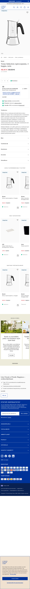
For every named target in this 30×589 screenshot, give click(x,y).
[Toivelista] (21, 7)
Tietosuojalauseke (5, 490)
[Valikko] (28, 7)
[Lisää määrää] (7, 81)
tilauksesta (21, 105)
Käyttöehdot (19, 488)
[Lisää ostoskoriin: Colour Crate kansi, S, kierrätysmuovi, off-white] (17, 255)
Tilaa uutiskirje (24, 413)
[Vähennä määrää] (2, 81)
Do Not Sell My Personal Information (8, 488)
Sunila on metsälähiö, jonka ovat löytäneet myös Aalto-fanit (11, 338)
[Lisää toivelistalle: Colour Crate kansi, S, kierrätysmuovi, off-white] (17, 220)
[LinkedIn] (13, 456)
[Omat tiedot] (17, 7)
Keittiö (5, 57)
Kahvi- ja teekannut (19, 57)
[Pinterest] (9, 456)
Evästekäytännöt (13, 490)
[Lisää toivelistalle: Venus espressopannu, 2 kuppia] (17, 172)
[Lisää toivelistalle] (27, 12)
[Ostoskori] (24, 7)
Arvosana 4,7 (18, 1)
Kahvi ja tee (11, 57)
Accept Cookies (15, 578)
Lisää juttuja (15, 363)
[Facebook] (6, 456)
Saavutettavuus (20, 490)
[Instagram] (2, 456)
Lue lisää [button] (4, 97)
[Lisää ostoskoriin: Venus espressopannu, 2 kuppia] (17, 207)
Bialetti (2, 61)
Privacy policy (13, 574)
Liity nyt (17, 94)
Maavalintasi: (4, 417)
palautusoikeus (18, 103)
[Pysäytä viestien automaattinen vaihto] (28, 1)
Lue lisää (3, 391)
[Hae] (14, 7)
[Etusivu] (1, 57)
